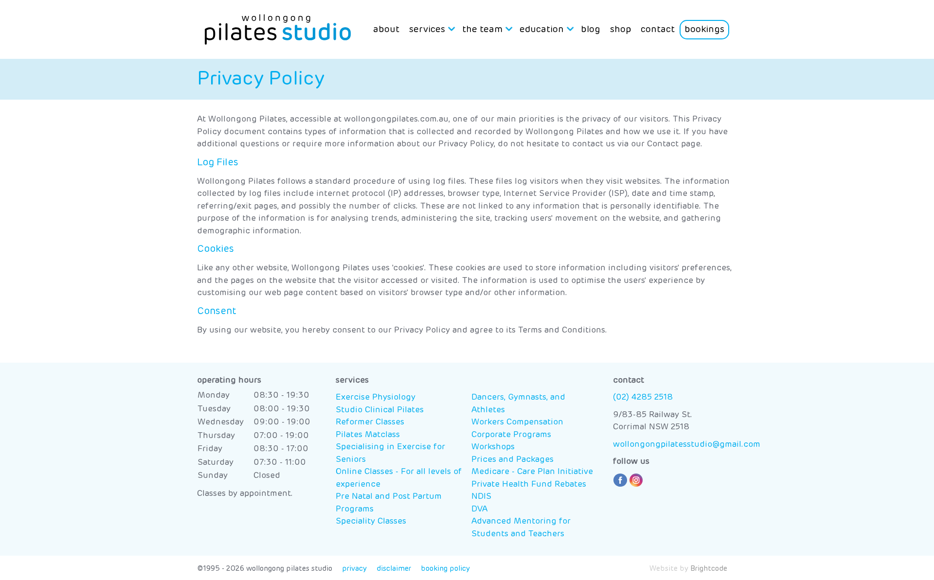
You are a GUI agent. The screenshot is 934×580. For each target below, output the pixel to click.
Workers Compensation (517, 422)
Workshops (493, 447)
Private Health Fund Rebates (528, 484)
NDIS (481, 496)
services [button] (427, 29)
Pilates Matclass (368, 435)
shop (620, 29)
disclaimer (394, 568)
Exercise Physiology (375, 397)
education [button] (542, 29)
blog (590, 29)
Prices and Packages (512, 460)
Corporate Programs (511, 435)
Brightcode (708, 568)
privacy (354, 568)
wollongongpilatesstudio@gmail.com (686, 444)
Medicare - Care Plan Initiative (532, 472)
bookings (704, 29)
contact (658, 29)
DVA (479, 509)
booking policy (445, 568)
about (386, 29)
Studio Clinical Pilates (380, 410)
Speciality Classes (371, 521)
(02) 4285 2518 (643, 397)
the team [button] (482, 29)
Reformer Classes (370, 422)
